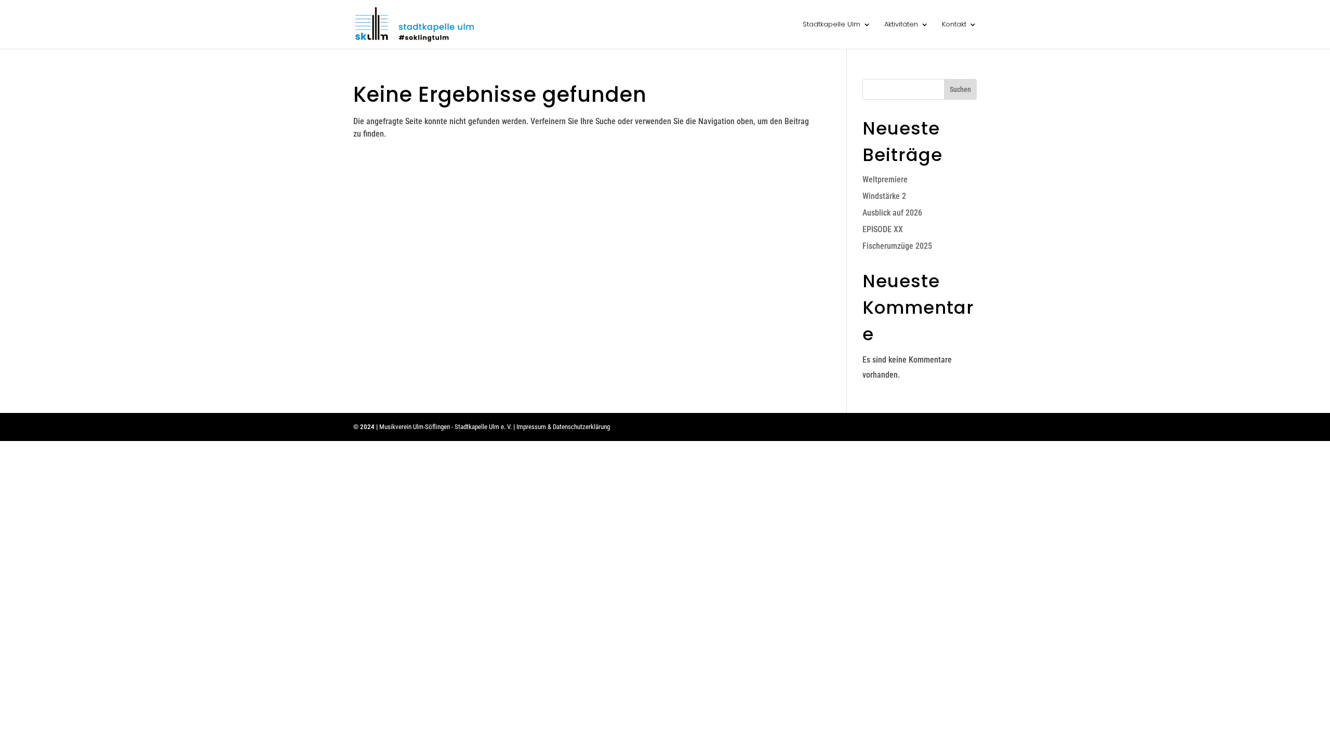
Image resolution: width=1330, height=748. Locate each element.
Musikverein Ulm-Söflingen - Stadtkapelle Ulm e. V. (445, 427)
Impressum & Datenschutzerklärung (563, 427)
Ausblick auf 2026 (892, 213)
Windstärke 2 (884, 196)
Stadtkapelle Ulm (831, 25)
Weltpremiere (885, 179)
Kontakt (954, 25)
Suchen (960, 89)
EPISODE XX (882, 229)
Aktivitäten (901, 25)
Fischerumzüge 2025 (897, 246)
